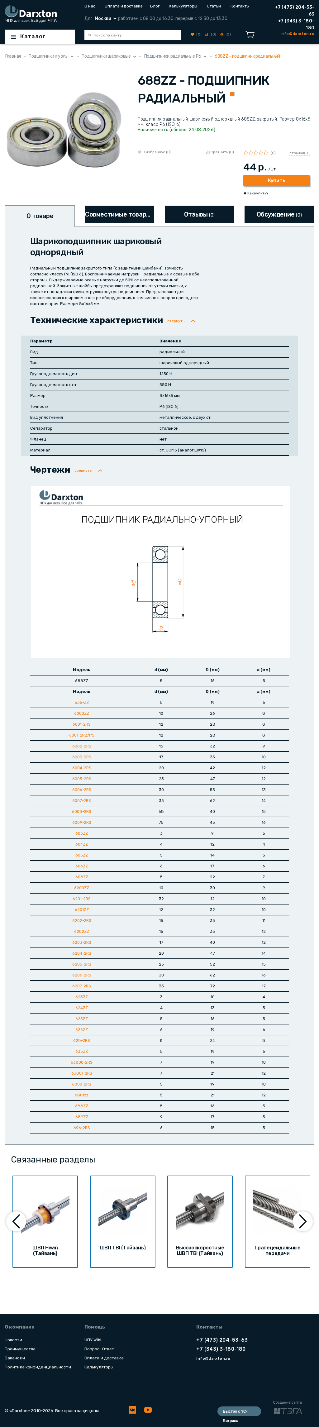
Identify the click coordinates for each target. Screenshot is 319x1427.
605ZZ (81, 855)
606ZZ (81, 866)
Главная (13, 56)
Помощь (94, 1327)
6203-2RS (81, 942)
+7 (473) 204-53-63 (294, 11)
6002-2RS (81, 746)
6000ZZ (81, 713)
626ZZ (81, 1029)
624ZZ (81, 1007)
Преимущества (20, 1348)
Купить (276, 181)
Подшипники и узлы (48, 56)
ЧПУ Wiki (92, 1339)
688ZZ (81, 1106)
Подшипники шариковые (106, 56)
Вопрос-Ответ (99, 1348)
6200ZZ (81, 887)
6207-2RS (81, 986)
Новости (13, 1339)
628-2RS (81, 1040)
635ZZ (81, 1051)
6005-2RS (81, 778)
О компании (20, 1327)
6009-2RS (81, 822)
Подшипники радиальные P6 (172, 56)
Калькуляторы (183, 6)
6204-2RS (81, 953)
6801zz (81, 1095)
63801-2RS (81, 1073)
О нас (89, 6)
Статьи (214, 6)
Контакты (240, 6)
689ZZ (81, 1116)
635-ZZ (82, 702)
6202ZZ (81, 931)
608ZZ (81, 877)
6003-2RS (81, 757)
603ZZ (81, 833)
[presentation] (16, 1221)
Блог (155, 6)
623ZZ (81, 997)
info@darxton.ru (213, 1358)
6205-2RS (81, 964)
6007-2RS (81, 800)
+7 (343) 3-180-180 (296, 24)
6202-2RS (81, 920)
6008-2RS (81, 811)
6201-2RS (82, 898)
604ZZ (81, 844)
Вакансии (15, 1357)
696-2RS (82, 1127)
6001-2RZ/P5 (81, 735)
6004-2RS (81, 768)
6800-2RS (81, 1084)
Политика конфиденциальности (38, 1366)
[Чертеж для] (160, 572)
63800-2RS (82, 1062)
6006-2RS (81, 789)
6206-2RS (81, 975)
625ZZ (81, 1018)
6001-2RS (82, 724)
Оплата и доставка (122, 6)
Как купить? (257, 193)
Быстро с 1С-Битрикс (235, 1412)
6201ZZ (82, 909)
